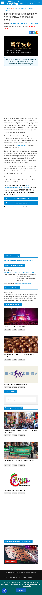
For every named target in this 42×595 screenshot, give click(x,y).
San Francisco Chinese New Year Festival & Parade (19, 272)
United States (33, 23)
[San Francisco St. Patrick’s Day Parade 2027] (21, 450)
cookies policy (27, 586)
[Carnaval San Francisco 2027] (21, 480)
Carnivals (12, 8)
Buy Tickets (13, 577)
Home (6, 577)
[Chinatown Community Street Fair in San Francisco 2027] (21, 420)
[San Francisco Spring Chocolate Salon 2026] (21, 344)
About (30, 577)
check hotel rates (21, 145)
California (7, 8)
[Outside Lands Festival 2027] (21, 316)
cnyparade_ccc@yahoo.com (23, 283)
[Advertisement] (21, 90)
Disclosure (22, 577)
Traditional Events (9, 10)
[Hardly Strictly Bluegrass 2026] (21, 374)
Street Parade (28, 8)
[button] (4, 591)
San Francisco (20, 8)
